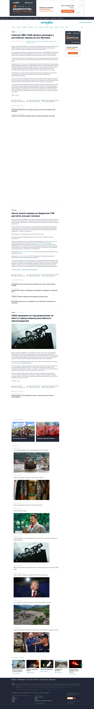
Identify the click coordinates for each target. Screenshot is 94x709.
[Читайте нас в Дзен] (35, 703)
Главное (14, 27)
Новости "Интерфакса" (39, 697)
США (13, 95)
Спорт (36, 27)
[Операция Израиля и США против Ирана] (18, 668)
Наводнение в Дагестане (58, 670)
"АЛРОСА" (14, 374)
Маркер (13, 700)
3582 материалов (16, 673)
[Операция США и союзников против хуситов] (75, 667)
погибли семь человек (40, 244)
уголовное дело (22, 256)
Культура (41, 27)
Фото (67, 27)
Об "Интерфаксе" (13, 18)
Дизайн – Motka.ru (70, 703)
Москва (47, 27)
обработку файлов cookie (66, 687)
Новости (56, 27)
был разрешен (15, 363)
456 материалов (44, 671)
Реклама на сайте (43, 679)
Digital (51, 27)
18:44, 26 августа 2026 (21, 125)
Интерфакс (47, 22)
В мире (24, 27)
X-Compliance (14, 698)
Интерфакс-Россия (28, 18)
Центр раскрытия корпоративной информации (43, 700)
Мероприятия (60, 18)
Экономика (30, 27)
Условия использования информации (74, 701)
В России (19, 27)
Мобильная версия (5, 18)
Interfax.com (21, 18)
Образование (54, 18)
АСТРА (13, 701)
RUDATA (36, 699)
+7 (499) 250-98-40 (46, 689)
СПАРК (13, 697)
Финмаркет (36, 18)
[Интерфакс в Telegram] (37, 703)
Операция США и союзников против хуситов (74, 671)
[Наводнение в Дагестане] (61, 667)
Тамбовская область (16, 148)
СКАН (36, 698)
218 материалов (72, 674)
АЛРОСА (14, 381)
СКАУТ (13, 699)
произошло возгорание (49, 241)
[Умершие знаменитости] (47, 667)
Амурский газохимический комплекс (29, 269)
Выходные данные (70, 702)
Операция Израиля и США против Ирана (17, 670)
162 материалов (58, 672)
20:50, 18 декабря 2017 (20, 32)
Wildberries (24, 148)
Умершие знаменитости (47, 669)
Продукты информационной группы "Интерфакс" (31, 693)
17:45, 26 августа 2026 (20, 312)
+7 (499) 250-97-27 (55, 689)
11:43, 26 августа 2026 (21, 210)
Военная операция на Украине (32, 670)
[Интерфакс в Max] (43, 703)
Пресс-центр (30, 679)
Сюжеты (62, 27)
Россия (17, 95)
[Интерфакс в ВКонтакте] (39, 703)
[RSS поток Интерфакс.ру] (41, 703)
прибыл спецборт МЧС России (25, 251)
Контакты (14, 679)
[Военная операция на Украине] (32, 667)
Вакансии (36, 679)
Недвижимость (47, 18)
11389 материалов (30, 672)
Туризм (40, 18)
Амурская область (16, 269)
